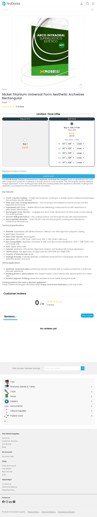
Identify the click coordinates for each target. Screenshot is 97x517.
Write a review (87, 315)
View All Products (9, 466)
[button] (25, 144)
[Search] (92, 9)
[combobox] (48, 9)
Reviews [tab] (10, 316)
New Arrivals (7, 471)
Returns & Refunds (9, 487)
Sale (4, 474)
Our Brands (6, 444)
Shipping (5, 171)
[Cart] (87, 3)
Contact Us (6, 484)
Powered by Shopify (66, 512)
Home (4, 89)
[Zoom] (81, 84)
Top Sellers (6, 468)
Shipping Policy (8, 490)
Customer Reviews (10, 441)
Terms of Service (48, 512)
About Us (5, 438)
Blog (4, 447)
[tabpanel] (48, 339)
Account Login (8, 456)
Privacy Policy (33, 512)
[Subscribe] (82, 368)
